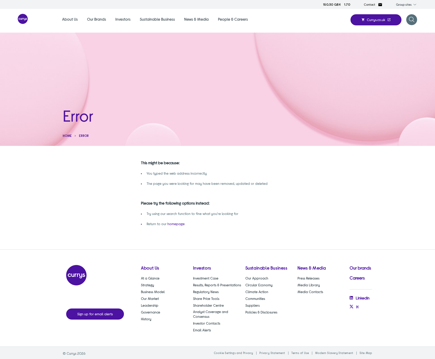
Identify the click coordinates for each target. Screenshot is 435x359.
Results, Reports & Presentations (217, 285)
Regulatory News (206, 291)
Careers (357, 277)
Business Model (153, 291)
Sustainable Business (157, 19)
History (146, 319)
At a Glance (150, 278)
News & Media (196, 19)
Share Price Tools (206, 298)
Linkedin (363, 297)
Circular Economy (259, 285)
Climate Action (256, 291)
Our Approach (256, 278)
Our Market (150, 298)
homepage (176, 224)
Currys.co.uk (376, 19)
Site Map (366, 353)
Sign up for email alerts (95, 314)
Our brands (360, 267)
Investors (122, 19)
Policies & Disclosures (261, 312)
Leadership (149, 305)
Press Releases (308, 278)
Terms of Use (300, 353)
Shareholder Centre (208, 305)
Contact (369, 4)
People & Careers (233, 19)
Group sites (404, 4)
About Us (70, 19)
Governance (150, 312)
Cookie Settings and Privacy (233, 353)
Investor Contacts (206, 323)
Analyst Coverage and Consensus (210, 313)
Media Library (308, 285)
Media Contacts (310, 291)
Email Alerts (202, 330)
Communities (255, 298)
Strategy (147, 285)
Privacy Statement (272, 353)
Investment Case (205, 278)
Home (67, 135)
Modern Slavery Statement (334, 353)
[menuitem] (70, 24)
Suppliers (252, 305)
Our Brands (96, 19)
